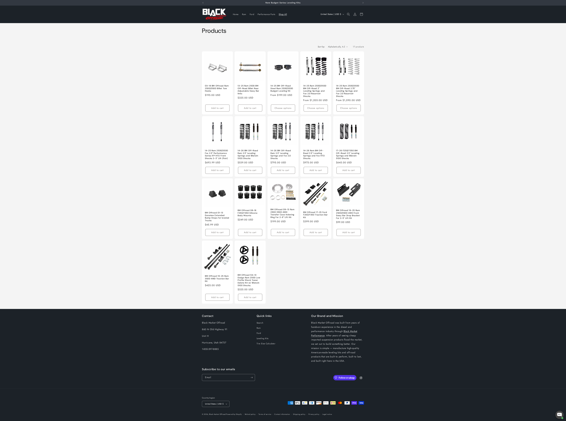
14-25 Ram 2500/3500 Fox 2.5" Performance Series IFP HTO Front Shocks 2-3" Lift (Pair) (216, 154)
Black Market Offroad (217, 414)
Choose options (283, 108)
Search (260, 322)
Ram (259, 327)
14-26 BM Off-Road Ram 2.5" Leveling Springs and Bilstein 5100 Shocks (248, 154)
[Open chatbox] (559, 415)
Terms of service (265, 414)
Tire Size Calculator (266, 343)
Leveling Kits (263, 338)
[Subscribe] (251, 377)
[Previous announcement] (203, 3)
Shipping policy (299, 414)
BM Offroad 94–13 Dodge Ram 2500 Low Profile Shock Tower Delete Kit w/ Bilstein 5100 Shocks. (249, 280)
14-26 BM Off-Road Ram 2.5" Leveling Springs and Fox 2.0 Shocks (280, 154)
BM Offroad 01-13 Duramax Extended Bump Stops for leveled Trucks (217, 217)
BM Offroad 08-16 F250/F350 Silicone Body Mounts (247, 213)
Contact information (282, 414)
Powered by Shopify (234, 414)
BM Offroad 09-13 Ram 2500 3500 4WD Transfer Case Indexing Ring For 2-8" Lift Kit (282, 213)
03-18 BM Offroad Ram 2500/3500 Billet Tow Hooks (217, 88)
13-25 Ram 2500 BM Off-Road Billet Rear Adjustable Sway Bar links (248, 90)
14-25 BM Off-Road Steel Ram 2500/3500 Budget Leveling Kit (281, 88)
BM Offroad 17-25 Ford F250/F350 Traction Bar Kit (315, 215)
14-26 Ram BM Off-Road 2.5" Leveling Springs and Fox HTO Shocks (314, 154)
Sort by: (321, 46)
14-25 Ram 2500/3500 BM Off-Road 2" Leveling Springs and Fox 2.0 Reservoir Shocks (314, 91)
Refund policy (250, 414)
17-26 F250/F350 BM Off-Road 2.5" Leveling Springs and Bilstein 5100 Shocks (347, 154)
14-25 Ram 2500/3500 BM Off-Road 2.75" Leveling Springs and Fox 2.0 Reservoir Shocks (347, 91)
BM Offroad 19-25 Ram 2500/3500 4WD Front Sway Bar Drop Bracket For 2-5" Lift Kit (348, 214)
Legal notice (327, 414)
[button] (348, 14)
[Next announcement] (363, 3)
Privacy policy (313, 414)
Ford (259, 333)
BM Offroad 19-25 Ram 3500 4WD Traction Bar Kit (217, 278)
